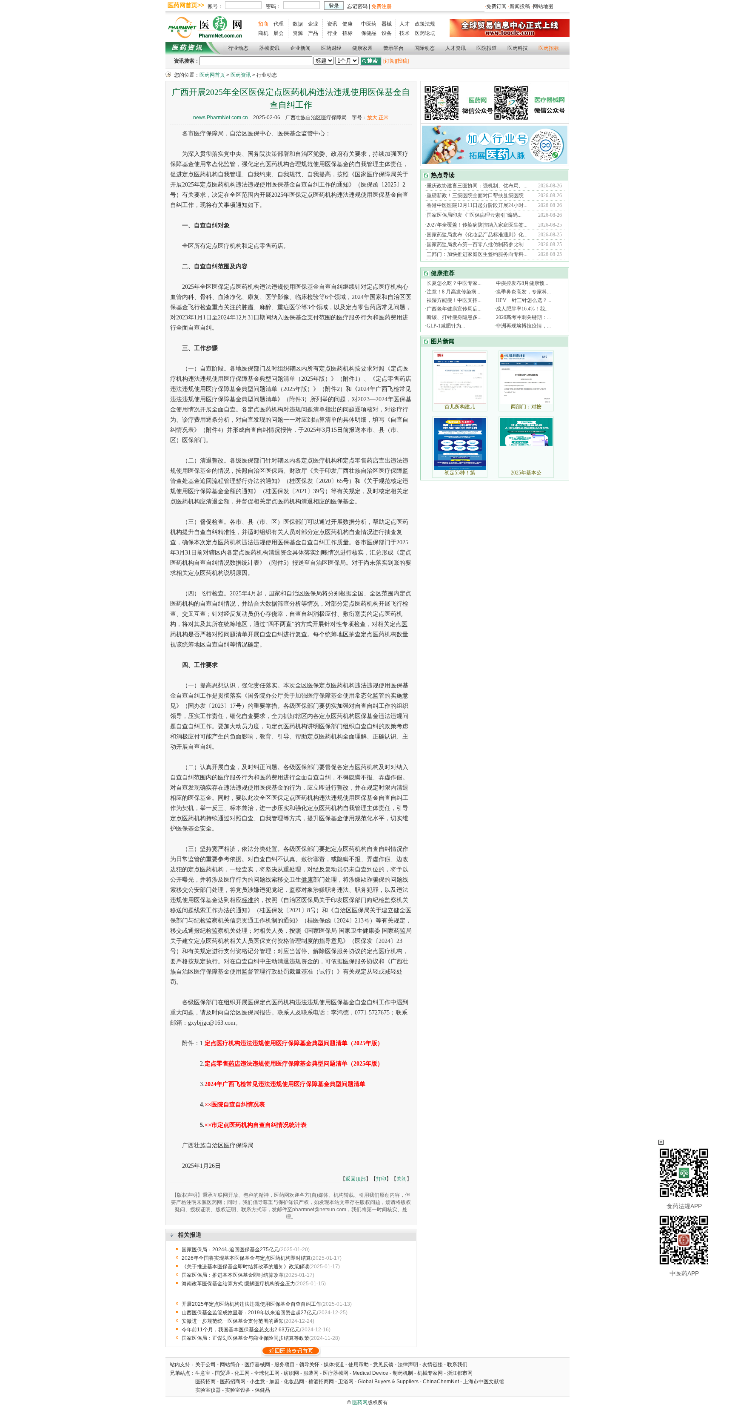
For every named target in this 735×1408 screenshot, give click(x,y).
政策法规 (425, 24)
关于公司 (205, 1365)
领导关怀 (309, 1365)
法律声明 (408, 1365)
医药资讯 (241, 75)
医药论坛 (425, 33)
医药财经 (331, 48)
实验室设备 (238, 1390)
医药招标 (548, 48)
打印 (381, 1179)
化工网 (242, 1373)
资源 (298, 33)
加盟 (275, 1382)
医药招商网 (232, 1382)
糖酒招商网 (321, 1382)
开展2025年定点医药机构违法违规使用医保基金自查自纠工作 (251, 1304)
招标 (347, 33)
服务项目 (284, 1365)
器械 (387, 24)
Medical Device (370, 1373)
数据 (298, 24)
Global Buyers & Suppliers (388, 1382)
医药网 (360, 1402)
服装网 (311, 1373)
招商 (263, 24)
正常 (384, 118)
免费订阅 (496, 6)
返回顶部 (355, 1179)
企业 (313, 24)
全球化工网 (266, 1373)
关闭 (401, 1179)
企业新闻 (300, 48)
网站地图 (543, 6)
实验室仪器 (208, 1390)
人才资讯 (455, 48)
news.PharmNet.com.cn (220, 118)
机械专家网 (430, 1373)
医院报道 (486, 48)
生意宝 (203, 1373)
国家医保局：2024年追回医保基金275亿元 (230, 1250)
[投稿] (402, 61)
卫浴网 (346, 1382)
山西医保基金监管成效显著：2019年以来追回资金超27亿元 (249, 1313)
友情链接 (432, 1365)
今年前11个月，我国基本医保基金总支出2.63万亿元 (241, 1330)
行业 (332, 33)
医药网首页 (212, 75)
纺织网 (291, 1373)
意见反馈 (383, 1365)
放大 (372, 118)
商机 (263, 33)
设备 (387, 33)
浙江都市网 (460, 1373)
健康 (347, 24)
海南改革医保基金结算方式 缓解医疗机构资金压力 (238, 1284)
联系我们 (457, 1365)
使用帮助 (358, 1365)
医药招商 (205, 1382)
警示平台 (393, 48)
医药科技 (517, 48)
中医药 (368, 24)
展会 (278, 33)
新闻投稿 (520, 6)
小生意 (257, 1382)
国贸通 (222, 1373)
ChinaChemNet (441, 1382)
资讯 (332, 24)
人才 (404, 24)
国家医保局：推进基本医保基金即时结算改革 (233, 1275)
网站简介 (230, 1365)
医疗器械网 (257, 1365)
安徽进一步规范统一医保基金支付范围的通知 (233, 1321)
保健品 (368, 33)
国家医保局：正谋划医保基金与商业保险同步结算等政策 (245, 1338)
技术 (404, 33)
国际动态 (424, 48)
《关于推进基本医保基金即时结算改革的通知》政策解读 (245, 1267)
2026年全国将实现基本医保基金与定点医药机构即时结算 (246, 1258)
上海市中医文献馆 (483, 1382)
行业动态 (238, 48)
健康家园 (362, 48)
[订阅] (389, 61)
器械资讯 (269, 48)
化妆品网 (294, 1382)
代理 (278, 24)
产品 (313, 33)
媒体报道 (334, 1365)
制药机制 (403, 1373)
